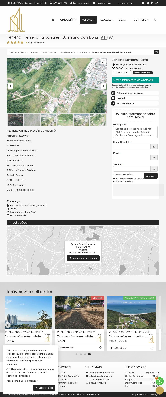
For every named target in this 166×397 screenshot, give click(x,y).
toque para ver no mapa (84, 258)
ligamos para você (58, 379)
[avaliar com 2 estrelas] (11, 42)
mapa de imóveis (97, 382)
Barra (144, 59)
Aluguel (105, 19)
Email (116, 153)
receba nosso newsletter (101, 372)
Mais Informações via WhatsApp (134, 80)
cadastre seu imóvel (99, 379)
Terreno (14, 37)
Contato (140, 19)
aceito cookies (45, 387)
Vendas (87, 19)
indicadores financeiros (100, 376)
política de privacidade (123, 181)
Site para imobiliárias (140, 395)
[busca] (155, 20)
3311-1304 (60, 3)
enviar (152, 176)
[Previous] (8, 325)
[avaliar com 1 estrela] (8, 42)
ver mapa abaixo (18, 215)
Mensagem (119, 124)
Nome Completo (121, 142)
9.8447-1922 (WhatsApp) (64, 376)
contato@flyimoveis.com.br (63, 382)
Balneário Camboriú (125, 59)
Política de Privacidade (90, 394)
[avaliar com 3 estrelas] (15, 42)
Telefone (117, 164)
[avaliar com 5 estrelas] (22, 42)
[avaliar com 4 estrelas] (18, 42)
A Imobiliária (68, 19)
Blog (122, 19)
